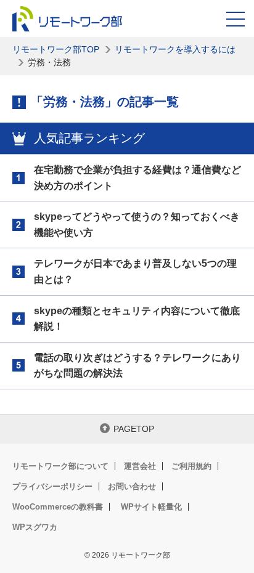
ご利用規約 (191, 466)
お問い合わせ (132, 486)
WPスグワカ (34, 527)
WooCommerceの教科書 (57, 506)
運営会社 (140, 466)
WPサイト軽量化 (151, 506)
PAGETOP (133, 429)
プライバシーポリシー (52, 486)
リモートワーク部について (60, 466)
